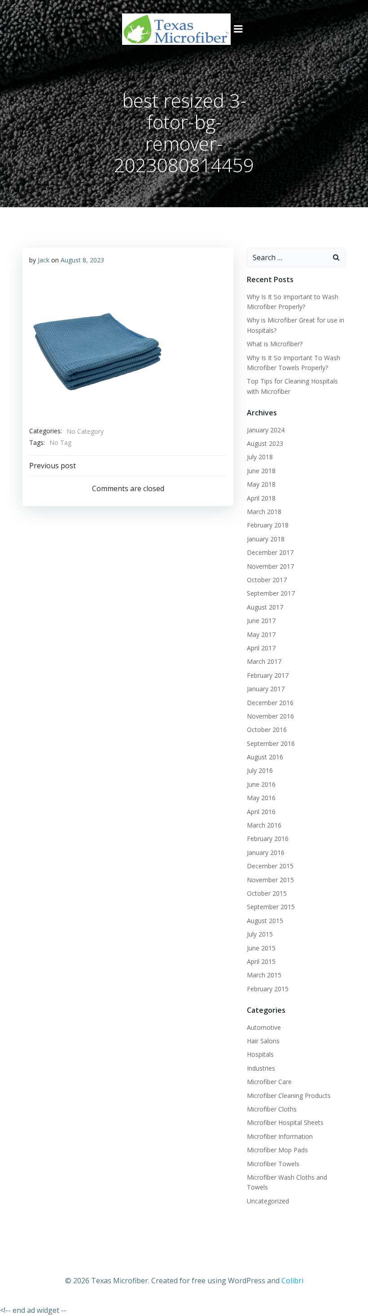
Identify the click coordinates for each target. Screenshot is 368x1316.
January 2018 (266, 539)
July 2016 (260, 770)
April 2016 (261, 811)
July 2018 (260, 457)
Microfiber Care (269, 1081)
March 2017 (264, 661)
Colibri (292, 1280)
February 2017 (268, 675)
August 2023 (265, 443)
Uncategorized (268, 1201)
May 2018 (261, 484)
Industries (261, 1068)
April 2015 (261, 961)
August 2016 (265, 757)
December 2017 (270, 552)
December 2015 (270, 866)
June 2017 (261, 620)
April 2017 (261, 648)
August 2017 (265, 607)
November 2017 (270, 566)
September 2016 (271, 743)
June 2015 (261, 948)
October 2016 (267, 729)
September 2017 (271, 593)
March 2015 (264, 975)
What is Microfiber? (274, 344)
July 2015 (260, 934)
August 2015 (265, 920)
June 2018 (261, 470)
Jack (43, 260)
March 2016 (264, 825)
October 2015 (267, 893)
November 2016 (270, 716)
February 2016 (268, 838)
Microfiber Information (280, 1136)
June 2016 (261, 784)
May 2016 (261, 797)
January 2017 (266, 688)
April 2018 (261, 498)
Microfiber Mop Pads (277, 1150)
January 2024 (266, 430)
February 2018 (268, 525)
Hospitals (260, 1054)
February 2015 (268, 989)
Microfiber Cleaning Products (289, 1095)
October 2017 (267, 579)
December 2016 (270, 702)
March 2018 (264, 511)
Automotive (264, 1027)
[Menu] (238, 29)
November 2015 (270, 880)
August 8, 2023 (82, 260)
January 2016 (266, 852)
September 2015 (271, 906)
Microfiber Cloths (272, 1109)
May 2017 (261, 634)
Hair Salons (263, 1041)
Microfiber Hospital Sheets (285, 1122)
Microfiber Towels (273, 1163)
